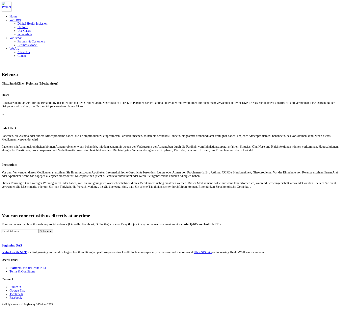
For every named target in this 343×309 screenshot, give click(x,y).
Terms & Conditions (22, 271)
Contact (22, 55)
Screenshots (24, 34)
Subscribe (45, 231)
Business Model (27, 45)
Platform (22, 27)
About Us (23, 52)
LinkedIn (15, 287)
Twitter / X (16, 294)
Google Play (17, 290)
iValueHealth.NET (14, 252)
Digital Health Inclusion (32, 23)
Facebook (16, 297)
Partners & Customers (31, 41)
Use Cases (24, 30)
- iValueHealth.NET (28, 268)
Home (13, 16)
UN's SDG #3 (203, 252)
